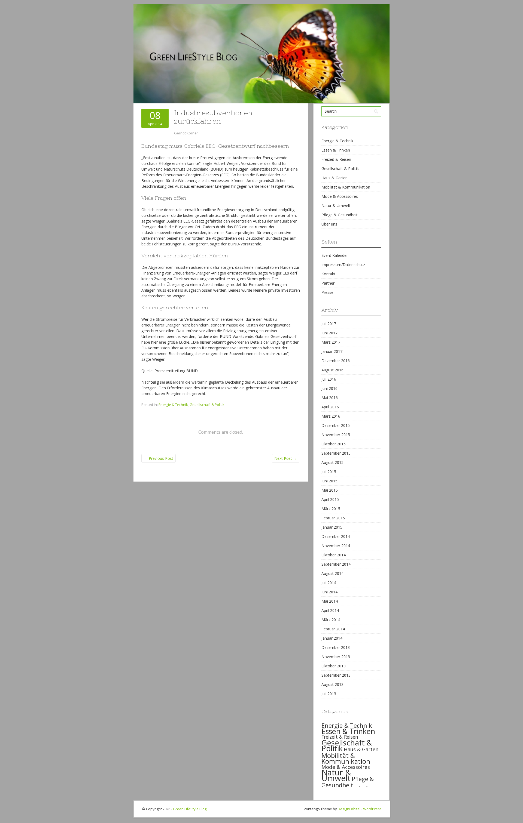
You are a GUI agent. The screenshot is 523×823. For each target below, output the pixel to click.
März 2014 (330, 619)
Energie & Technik (173, 404)
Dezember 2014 (335, 536)
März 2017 (330, 342)
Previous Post (158, 458)
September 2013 (336, 675)
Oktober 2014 (333, 554)
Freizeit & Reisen (336, 159)
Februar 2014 (333, 628)
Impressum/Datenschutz (343, 264)
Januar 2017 (331, 351)
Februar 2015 (333, 517)
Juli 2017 (328, 323)
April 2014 (330, 610)
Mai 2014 (329, 601)
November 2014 (335, 545)
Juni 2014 (329, 591)
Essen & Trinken (335, 150)
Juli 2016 (328, 379)
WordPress (372, 808)
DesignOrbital (349, 808)
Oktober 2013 (333, 665)
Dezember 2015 (335, 425)
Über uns (329, 224)
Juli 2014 (328, 582)
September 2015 (336, 453)
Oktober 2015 (333, 443)
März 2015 (330, 508)
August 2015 (332, 462)
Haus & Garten (334, 177)
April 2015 (330, 499)
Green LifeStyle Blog (189, 808)
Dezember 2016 (335, 360)
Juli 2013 (328, 693)
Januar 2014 (331, 638)
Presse (327, 292)
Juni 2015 (329, 480)
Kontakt (328, 273)
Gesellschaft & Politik (207, 404)
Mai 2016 (329, 397)
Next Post (285, 458)
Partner (328, 283)
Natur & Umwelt (335, 205)
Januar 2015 (331, 527)
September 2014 (336, 564)
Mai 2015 (329, 490)
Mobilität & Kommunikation (345, 187)
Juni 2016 (329, 388)
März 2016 (330, 416)
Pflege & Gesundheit (339, 214)
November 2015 (335, 434)
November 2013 (335, 656)
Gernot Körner (186, 133)
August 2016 (332, 369)
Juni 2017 (329, 332)
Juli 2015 (328, 471)
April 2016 (330, 406)
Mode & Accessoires (339, 196)
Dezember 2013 (335, 647)
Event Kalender (334, 255)
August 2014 (332, 573)
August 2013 (332, 684)
